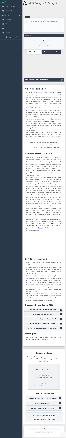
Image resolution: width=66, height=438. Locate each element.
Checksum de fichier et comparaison (36, 79)
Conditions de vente (41, 432)
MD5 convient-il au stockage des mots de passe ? (43, 328)
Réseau (7, 24)
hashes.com (54, 223)
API (6, 28)
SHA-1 (52, 125)
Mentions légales (32, 429)
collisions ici (53, 121)
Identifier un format (49, 415)
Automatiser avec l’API (40, 419)
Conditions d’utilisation (54, 429)
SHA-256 (52, 419)
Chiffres (7, 15)
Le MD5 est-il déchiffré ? (42, 403)
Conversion (8, 19)
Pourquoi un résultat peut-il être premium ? (43, 319)
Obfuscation (8, 10)
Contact (7, 32)
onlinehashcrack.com (32, 225)
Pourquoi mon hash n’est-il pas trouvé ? (42, 323)
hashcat (40, 228)
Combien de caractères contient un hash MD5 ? (42, 309)
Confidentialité (42, 429)
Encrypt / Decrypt (10, 6)
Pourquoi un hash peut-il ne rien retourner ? (42, 398)
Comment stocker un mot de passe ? (42, 408)
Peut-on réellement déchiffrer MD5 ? (43, 314)
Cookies (50, 432)
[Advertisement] (44, 10)
